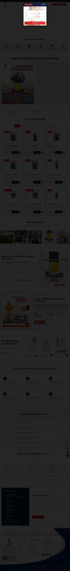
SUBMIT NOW (35, 23)
